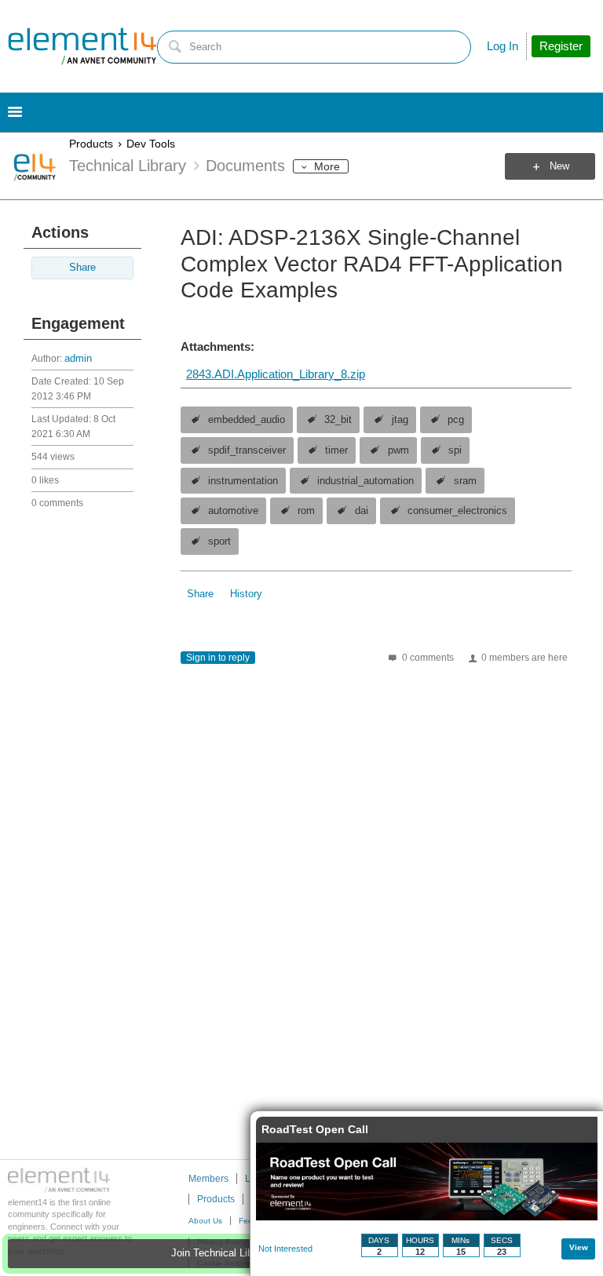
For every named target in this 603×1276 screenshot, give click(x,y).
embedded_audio (246, 419)
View (578, 1247)
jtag (400, 419)
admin (78, 358)
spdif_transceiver (247, 450)
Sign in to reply (218, 657)
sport (219, 541)
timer (336, 450)
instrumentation (243, 481)
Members (208, 1178)
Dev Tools (150, 143)
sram (465, 481)
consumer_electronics (457, 510)
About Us (205, 1220)
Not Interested (285, 1248)
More (327, 166)
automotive (233, 510)
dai (361, 510)
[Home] (82, 46)
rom (306, 510)
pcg (456, 419)
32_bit (338, 419)
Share (82, 267)
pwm (398, 450)
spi (455, 450)
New (559, 166)
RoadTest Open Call (314, 1129)
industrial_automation (365, 481)
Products (91, 143)
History (246, 594)
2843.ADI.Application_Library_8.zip (275, 374)
